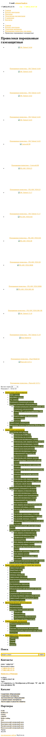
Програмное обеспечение (25, 617)
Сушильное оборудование (21, 593)
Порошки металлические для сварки (29, 560)
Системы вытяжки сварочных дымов (25, 596)
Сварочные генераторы (19, 423)
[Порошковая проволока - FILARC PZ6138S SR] (25, 289)
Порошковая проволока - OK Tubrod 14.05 (25, 93)
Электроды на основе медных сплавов (26, 475)
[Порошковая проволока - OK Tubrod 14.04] (25, 47)
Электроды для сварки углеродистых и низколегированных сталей (29, 442)
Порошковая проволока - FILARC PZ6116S (25, 238)
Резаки (12, 640)
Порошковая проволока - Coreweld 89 (25, 165)
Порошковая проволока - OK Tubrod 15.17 (25, 214)
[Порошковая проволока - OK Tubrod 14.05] (25, 71)
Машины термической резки (22, 610)
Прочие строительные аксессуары (24, 628)
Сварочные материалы (13, 29)
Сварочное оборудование (16, 392)
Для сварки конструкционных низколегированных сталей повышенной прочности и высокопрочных (26, 498)
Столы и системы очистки (24, 619)
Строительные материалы (16, 621)
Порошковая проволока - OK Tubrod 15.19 (25, 335)
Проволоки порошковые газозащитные (24, 538)
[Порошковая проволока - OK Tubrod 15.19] (25, 313)
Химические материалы (19, 586)
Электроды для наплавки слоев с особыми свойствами (27, 482)
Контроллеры (19, 614)
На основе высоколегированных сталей (27, 510)
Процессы (18, 612)
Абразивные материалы (20, 624)
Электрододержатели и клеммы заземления (22, 580)
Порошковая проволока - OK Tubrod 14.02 (25, 117)
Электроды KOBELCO (22, 434)
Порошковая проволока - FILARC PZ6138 (25, 262)
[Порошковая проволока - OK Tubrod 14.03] (25, 120)
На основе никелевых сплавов (26, 514)
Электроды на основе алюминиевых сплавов (29, 470)
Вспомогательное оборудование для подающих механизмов (29, 407)
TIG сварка (14, 399)
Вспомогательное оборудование (23, 404)
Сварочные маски (17, 567)
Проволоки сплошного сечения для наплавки (29, 522)
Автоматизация (16, 607)
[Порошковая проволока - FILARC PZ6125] (25, 168)
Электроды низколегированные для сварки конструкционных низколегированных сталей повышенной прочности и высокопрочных (29, 451)
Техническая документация (15, 16)
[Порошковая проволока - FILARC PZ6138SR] (25, 265)
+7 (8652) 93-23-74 (7, 668)
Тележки (17, 420)
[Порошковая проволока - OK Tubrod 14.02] (25, 96)
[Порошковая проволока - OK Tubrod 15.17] (25, 192)
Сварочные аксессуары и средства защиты (23, 565)
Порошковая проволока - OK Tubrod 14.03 (25, 141)
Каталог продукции (12, 12)
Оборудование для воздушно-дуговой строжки (25, 589)
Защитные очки (16, 570)
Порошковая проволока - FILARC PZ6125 (25, 189)
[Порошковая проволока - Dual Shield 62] (25, 338)
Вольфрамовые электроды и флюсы (24, 563)
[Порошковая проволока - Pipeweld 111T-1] (25, 362)
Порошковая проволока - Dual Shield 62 (25, 359)
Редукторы (14, 638)
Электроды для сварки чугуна (26, 479)
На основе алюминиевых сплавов (28, 516)
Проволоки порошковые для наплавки (26, 557)
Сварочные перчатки (18, 577)
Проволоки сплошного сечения (23, 488)
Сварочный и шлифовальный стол (24, 598)
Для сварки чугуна (21, 553)
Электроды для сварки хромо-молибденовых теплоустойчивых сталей (27, 460)
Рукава (12, 642)
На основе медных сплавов (25, 518)
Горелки (13, 645)
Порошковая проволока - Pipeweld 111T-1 (25, 383)
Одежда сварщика (17, 574)
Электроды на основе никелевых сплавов (27, 466)
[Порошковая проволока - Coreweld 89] (25, 144)
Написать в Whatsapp (9, 674)
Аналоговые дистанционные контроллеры (26, 417)
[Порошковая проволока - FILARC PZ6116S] (25, 217)
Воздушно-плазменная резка (22, 402)
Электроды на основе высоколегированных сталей (26, 438)
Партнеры (9, 14)
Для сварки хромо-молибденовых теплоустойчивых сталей (28, 505)
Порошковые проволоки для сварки (18, 31)
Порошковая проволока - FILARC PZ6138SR (25, 286)
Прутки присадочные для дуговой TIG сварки (25, 526)
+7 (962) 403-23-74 (7, 670)
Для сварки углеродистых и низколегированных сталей (25, 491)
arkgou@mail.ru (21, 3)
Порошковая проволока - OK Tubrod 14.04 (25, 68)
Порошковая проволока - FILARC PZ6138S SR (25, 310)
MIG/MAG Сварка (17, 397)
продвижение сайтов (8, 735)
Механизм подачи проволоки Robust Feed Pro (27, 426)
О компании (9, 18)
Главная (8, 10)
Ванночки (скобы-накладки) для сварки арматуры (25, 632)
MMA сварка (15, 395)
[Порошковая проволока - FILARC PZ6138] (25, 241)
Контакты (8, 20)
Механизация (15, 605)
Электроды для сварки (19, 432)
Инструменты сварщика (19, 584)
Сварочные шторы (17, 600)
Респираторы (15, 572)
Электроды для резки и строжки (27, 486)
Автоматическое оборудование (18, 603)
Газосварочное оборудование (18, 635)
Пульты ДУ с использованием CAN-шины (28, 412)
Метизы (13, 626)
